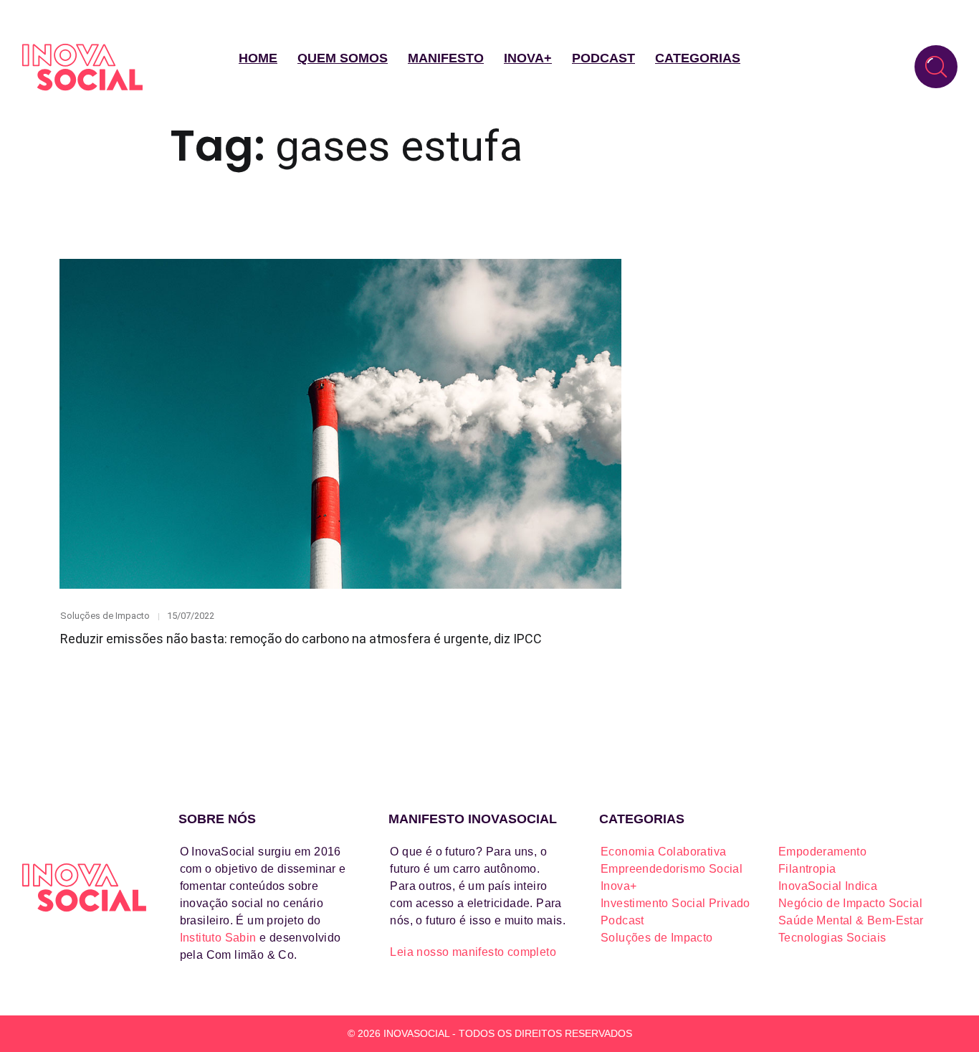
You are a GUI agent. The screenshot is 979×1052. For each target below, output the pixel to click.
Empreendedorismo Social (671, 869)
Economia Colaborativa (663, 851)
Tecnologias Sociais (832, 938)
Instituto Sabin (218, 938)
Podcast (603, 58)
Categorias (697, 58)
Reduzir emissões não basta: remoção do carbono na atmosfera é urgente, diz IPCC (301, 638)
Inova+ (528, 58)
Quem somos (342, 58)
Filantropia (807, 869)
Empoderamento (822, 851)
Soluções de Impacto (105, 615)
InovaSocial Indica (827, 886)
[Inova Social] (82, 67)
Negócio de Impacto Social (850, 903)
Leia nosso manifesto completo (473, 952)
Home (258, 58)
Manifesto (446, 58)
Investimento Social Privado (675, 903)
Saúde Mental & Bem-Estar (851, 920)
